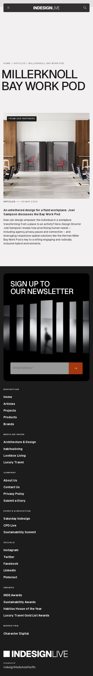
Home (7, 397)
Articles (9, 404)
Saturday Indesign (16, 518)
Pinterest (10, 577)
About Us (10, 480)
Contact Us (11, 487)
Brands (8, 424)
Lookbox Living (14, 455)
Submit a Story (14, 501)
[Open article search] (85, 7)
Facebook (10, 564)
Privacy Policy (13, 494)
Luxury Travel (13, 462)
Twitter (8, 557)
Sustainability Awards (19, 602)
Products (10, 417)
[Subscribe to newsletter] (76, 368)
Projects (9, 410)
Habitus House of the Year (22, 609)
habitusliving (12, 449)
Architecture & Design (19, 442)
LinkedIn (9, 570)
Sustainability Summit (19, 532)
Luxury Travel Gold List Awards (26, 615)
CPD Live (9, 525)
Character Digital (16, 633)
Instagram (10, 550)
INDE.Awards (12, 595)
